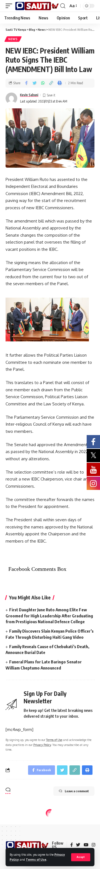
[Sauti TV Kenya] (37, 6)
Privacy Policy (42, 745)
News (13, 39)
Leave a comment (77, 791)
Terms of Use (36, 859)
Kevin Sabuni (29, 95)
